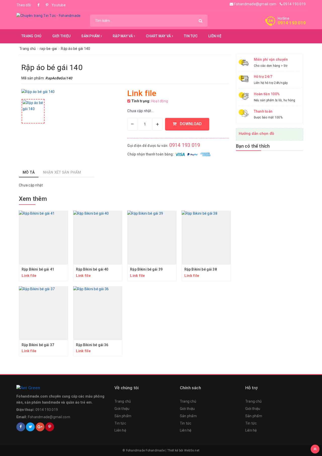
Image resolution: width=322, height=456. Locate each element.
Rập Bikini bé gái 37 (38, 345)
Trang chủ (31, 36)
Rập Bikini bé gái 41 (38, 269)
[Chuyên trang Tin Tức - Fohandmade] (48, 16)
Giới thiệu (61, 36)
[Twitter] (30, 426)
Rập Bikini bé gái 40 (92, 269)
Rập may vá (123, 36)
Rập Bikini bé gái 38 (200, 269)
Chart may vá (159, 36)
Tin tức (190, 36)
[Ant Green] (62, 388)
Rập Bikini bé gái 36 (92, 345)
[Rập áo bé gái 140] (33, 111)
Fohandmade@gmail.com (254, 4)
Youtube (55, 5)
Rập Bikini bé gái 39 (146, 269)
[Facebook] (39, 5)
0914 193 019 (294, 4)
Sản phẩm (90, 36)
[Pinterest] (47, 5)
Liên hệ (214, 36)
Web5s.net (191, 450)
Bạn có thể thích (253, 146)
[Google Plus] (40, 426)
